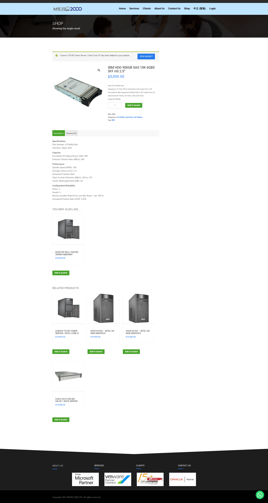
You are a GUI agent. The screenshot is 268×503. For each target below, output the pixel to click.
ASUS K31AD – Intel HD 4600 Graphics (138, 332)
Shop (187, 8)
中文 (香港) (199, 8)
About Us (159, 8)
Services (134, 8)
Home (122, 8)
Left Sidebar (137, 117)
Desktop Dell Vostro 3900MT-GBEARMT (66, 253)
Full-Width (121, 117)
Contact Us (174, 8)
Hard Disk (129, 117)
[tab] (58, 133)
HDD (113, 120)
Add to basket (133, 105)
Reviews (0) (71, 133)
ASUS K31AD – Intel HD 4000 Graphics (102, 332)
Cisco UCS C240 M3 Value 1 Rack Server (66, 400)
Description (59, 133)
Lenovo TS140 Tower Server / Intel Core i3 (67, 332)
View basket (146, 56)
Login (212, 8)
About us (57, 465)
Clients (147, 8)
